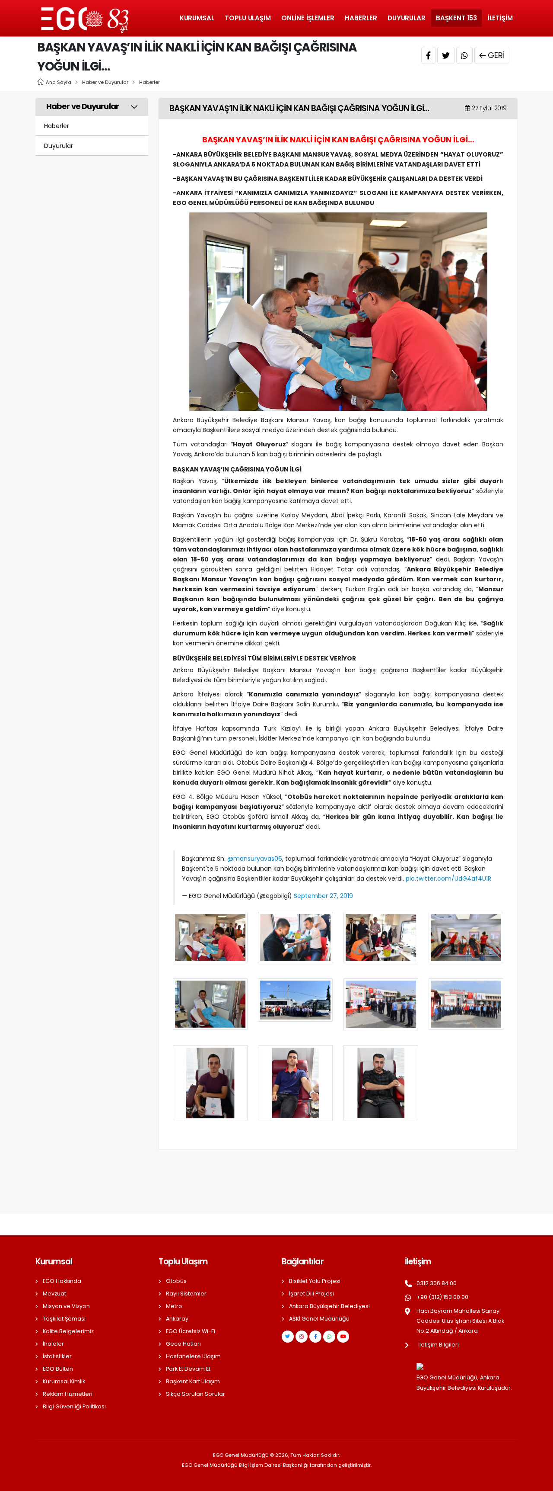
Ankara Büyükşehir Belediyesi (329, 1306)
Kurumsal (197, 17)
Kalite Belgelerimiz (68, 1331)
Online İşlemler (307, 17)
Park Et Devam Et (188, 1368)
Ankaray (177, 1318)
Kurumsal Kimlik (64, 1381)
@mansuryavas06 (254, 858)
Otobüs (176, 1281)
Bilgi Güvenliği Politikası (74, 1406)
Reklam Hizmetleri (67, 1394)
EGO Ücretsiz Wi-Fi (190, 1331)
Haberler (361, 17)
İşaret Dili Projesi (311, 1293)
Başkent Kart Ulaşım (193, 1381)
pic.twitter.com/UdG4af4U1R (448, 878)
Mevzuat (54, 1293)
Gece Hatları (183, 1343)
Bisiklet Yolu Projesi (314, 1281)
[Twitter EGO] (288, 1337)
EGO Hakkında (62, 1281)
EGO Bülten (58, 1368)
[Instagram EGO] (302, 1337)
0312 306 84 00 (436, 1283)
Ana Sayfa (58, 82)
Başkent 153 (456, 17)
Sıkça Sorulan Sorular (195, 1394)
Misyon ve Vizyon (66, 1306)
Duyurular (407, 17)
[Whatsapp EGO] (329, 1337)
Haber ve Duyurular (105, 82)
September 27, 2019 (323, 895)
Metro (174, 1306)
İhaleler (53, 1343)
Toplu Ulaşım (248, 17)
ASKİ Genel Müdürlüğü (319, 1318)
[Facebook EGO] (315, 1337)
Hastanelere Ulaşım (193, 1356)
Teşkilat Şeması (64, 1318)
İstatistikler (57, 1356)
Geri (496, 55)
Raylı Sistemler (186, 1293)
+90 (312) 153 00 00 (442, 1297)
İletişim (500, 17)
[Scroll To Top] (538, 1481)
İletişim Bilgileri (438, 1344)
